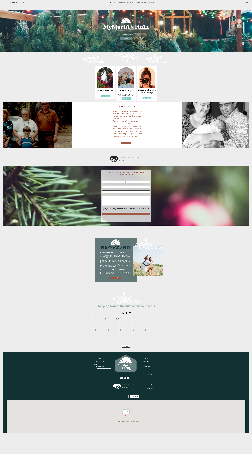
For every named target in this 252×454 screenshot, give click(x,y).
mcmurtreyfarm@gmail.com (104, 368)
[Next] (244, 31)
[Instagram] (123, 312)
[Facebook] (126, 312)
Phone (103, 189)
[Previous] (7, 31)
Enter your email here (118, 394)
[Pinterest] (129, 312)
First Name (104, 179)
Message (104, 194)
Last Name (128, 179)
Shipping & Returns (150, 386)
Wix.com (136, 421)
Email (103, 184)
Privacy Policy (150, 388)
